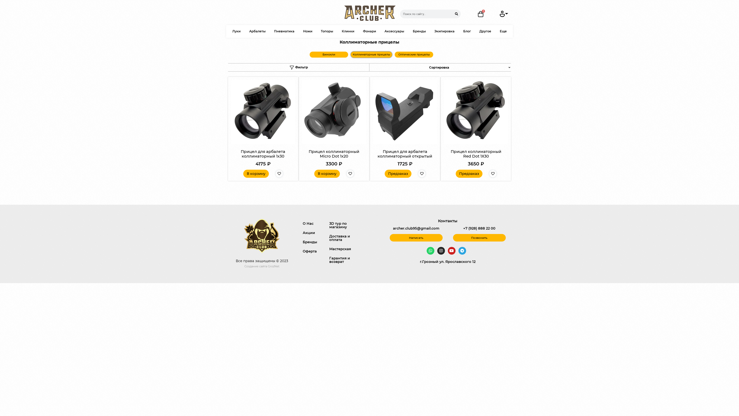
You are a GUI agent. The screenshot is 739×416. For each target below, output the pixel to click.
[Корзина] (481, 14)
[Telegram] (462, 251)
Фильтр (301, 67)
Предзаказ (398, 174)
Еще (503, 31)
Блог (467, 31)
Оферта (310, 251)
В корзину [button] (256, 174)
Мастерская (340, 249)
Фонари (369, 31)
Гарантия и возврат (339, 260)
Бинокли (329, 54)
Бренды (419, 31)
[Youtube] (452, 251)
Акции (309, 233)
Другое (485, 31)
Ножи (307, 31)
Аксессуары (394, 31)
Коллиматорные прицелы (371, 54)
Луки (236, 31)
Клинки (348, 31)
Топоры (327, 31)
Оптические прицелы (414, 54)
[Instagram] (441, 251)
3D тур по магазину (338, 225)
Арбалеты (257, 31)
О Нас (308, 223)
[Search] (456, 14)
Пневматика (284, 31)
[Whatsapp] (430, 251)
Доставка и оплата (339, 238)
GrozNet (273, 266)
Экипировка (444, 31)
